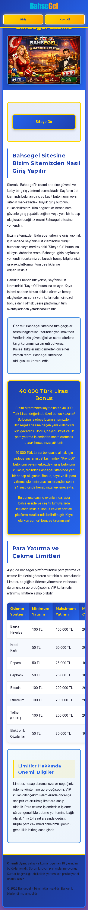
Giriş (23, 19)
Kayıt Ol (65, 19)
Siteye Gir (44, 122)
